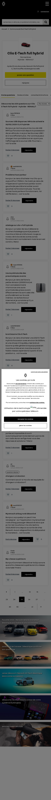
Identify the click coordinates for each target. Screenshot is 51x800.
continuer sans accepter (39, 372)
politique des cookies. (37, 403)
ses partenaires (20, 384)
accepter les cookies (25, 419)
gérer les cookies (25, 425)
